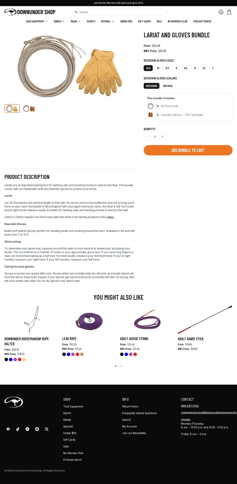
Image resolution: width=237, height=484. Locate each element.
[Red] (19, 360)
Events (91, 21)
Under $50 (126, 21)
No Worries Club (73, 453)
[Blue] (11, 360)
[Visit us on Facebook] (8, 429)
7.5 (203, 68)
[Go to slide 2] (118, 366)
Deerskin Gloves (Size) (159, 60)
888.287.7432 (190, 405)
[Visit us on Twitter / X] (46, 429)
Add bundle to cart (188, 150)
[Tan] (24, 360)
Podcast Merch (202, 21)
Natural (168, 86)
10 (158, 68)
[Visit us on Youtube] (37, 429)
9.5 (167, 68)
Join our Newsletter (134, 433)
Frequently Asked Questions (139, 413)
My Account (129, 426)
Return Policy (130, 406)
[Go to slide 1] (115, 366)
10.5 (148, 68)
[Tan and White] (82, 354)
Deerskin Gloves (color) (160, 78)
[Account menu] (221, 12)
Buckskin (151, 86)
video (110, 217)
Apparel (106, 21)
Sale (159, 21)
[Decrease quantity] (147, 136)
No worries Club (177, 21)
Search (126, 419)
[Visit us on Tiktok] (17, 429)
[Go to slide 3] (121, 366)
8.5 (185, 68)
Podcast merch (72, 459)
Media (74, 21)
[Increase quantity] (162, 136)
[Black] (6, 360)
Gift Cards (144, 21)
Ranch (57, 21)
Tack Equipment (35, 21)
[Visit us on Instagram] (27, 429)
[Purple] (15, 360)
